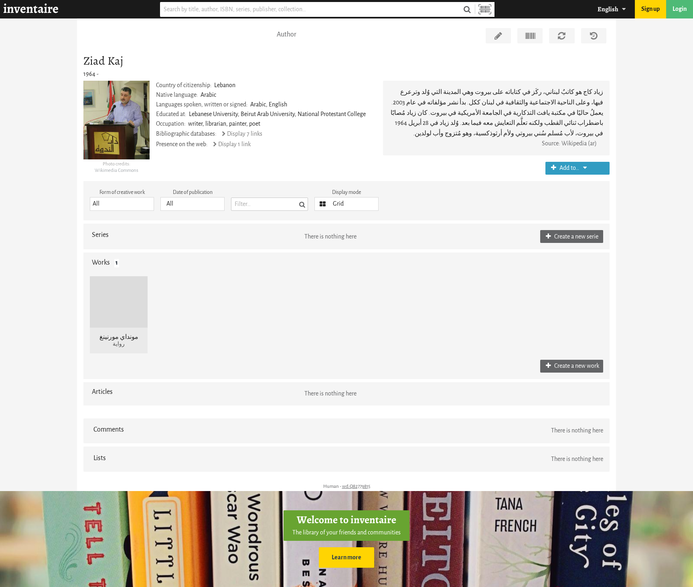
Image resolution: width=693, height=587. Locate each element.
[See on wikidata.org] (530, 35)
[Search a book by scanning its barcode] (484, 9)
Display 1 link (234, 144)
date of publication (193, 192)
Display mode (346, 192)
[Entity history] (593, 35)
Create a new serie (575, 237)
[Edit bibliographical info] (498, 35)
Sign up (650, 9)
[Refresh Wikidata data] (561, 35)
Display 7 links (244, 134)
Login (680, 9)
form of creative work (122, 192)
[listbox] (122, 204)
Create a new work (576, 366)
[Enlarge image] (116, 120)
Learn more (346, 557)
